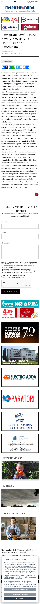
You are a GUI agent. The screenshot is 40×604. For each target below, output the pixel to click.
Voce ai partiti (7, 51)
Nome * (4, 222)
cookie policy (28, 573)
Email (3, 232)
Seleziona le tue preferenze (20, 594)
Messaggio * (5, 243)
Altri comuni (7, 62)
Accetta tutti (20, 598)
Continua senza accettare (20, 589)
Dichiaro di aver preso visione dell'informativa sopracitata (14, 276)
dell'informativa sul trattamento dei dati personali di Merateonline (19, 264)
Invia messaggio (10, 292)
